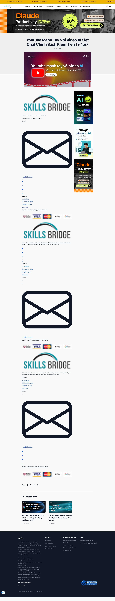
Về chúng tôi (74, 6)
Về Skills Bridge (25, 199)
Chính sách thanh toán (68, 545)
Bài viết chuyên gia (49, 548)
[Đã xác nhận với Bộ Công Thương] (88, 582)
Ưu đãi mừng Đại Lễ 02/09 (44, 1)
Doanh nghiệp (49, 6)
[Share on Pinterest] (34, 485)
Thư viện (59, 6)
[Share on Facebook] (27, 485)
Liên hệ (66, 6)
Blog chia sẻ (25, 207)
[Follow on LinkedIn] (24, 585)
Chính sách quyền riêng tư (69, 547)
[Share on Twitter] (31, 485)
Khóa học (27, 6)
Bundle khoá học (38, 6)
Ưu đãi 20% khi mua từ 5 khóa (68, 1)
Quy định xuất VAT (67, 550)
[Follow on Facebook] (18, 585)
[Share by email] (38, 485)
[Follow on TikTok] (21, 585)
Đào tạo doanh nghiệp (27, 201)
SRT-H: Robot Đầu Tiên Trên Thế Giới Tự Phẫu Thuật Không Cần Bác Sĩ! (60, 518)
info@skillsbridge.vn (27, 177)
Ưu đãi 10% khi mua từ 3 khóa (20, 1)
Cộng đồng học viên (27, 204)
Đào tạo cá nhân (49, 543)
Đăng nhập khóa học (85, 6)
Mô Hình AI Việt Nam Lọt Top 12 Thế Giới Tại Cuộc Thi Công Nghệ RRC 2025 (33, 518)
